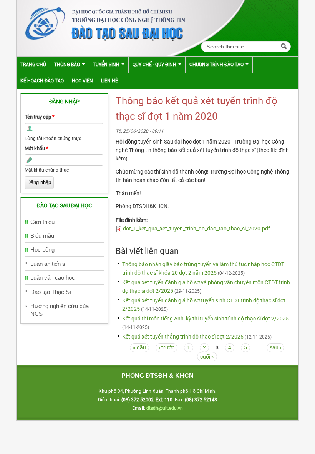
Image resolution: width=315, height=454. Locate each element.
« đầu (139, 347)
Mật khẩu (36, 148)
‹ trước (166, 347)
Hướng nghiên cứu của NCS (59, 310)
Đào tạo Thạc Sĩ (50, 292)
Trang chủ (33, 64)
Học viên (82, 80)
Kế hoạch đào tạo (42, 80)
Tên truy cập (40, 117)
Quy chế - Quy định (155, 64)
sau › (275, 347)
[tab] (64, 222)
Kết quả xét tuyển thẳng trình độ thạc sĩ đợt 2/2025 (183, 337)
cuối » (207, 357)
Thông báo (67, 64)
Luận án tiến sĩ (48, 263)
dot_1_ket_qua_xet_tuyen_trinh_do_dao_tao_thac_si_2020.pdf (196, 228)
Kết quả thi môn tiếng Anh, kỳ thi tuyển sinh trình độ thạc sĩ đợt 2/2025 (205, 318)
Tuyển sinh (107, 64)
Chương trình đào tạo (217, 64)
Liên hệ (109, 80)
